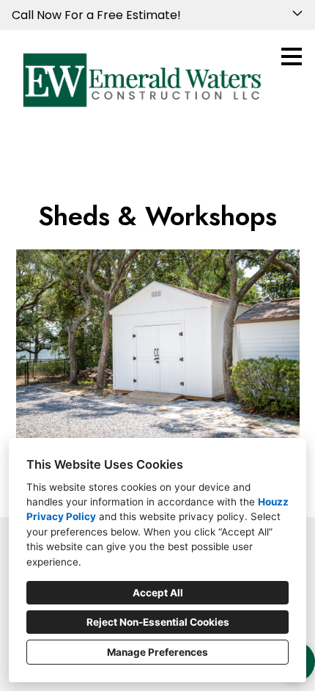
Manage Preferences (157, 652)
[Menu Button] (291, 56)
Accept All (158, 593)
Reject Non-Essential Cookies (157, 622)
